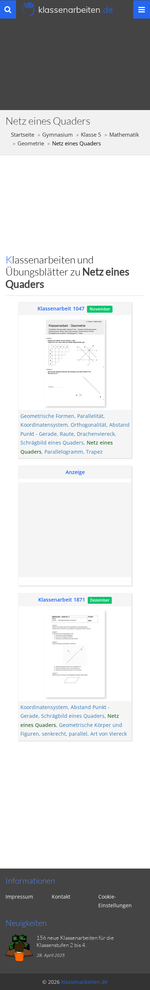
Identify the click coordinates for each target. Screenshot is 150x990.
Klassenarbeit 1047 (61, 308)
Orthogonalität (88, 424)
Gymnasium (57, 134)
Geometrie (30, 143)
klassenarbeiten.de (84, 981)
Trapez (94, 451)
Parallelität (90, 415)
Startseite (22, 134)
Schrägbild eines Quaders (52, 442)
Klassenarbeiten (75, 9)
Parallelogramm (63, 451)
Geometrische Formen (47, 415)
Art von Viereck (108, 733)
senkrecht (54, 733)
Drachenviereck (96, 433)
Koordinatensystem (44, 424)
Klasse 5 (91, 134)
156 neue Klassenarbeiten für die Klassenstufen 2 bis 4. (75, 941)
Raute (67, 433)
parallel (78, 733)
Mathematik (124, 134)
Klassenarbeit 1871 (61, 599)
